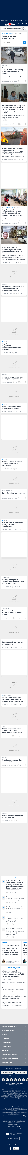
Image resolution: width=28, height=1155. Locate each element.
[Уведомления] (22, 24)
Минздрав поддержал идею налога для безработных (12, 378)
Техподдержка (6, 1050)
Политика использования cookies (14, 1124)
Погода (21, 20)
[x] (23, 1079)
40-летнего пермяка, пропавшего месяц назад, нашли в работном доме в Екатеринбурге (12, 250)
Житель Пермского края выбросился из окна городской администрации (12, 730)
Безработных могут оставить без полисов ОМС (13, 816)
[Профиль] (26, 24)
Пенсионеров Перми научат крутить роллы (12, 643)
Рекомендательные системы (14, 1126)
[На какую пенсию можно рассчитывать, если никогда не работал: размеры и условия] (14, 55)
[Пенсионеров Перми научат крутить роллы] (14, 630)
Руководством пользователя (14, 1114)
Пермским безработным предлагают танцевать (11, 407)
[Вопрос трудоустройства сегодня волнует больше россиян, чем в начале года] (14, 685)
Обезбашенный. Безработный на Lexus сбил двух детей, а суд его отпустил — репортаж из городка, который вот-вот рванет (13, 109)
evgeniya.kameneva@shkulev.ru (16, 1106)
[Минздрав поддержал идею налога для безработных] (14, 364)
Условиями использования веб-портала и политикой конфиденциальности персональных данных (14, 1117)
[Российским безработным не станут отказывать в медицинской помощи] (14, 274)
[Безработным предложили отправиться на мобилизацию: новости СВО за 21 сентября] (14, 136)
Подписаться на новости (9, 1026)
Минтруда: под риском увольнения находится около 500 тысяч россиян (13, 581)
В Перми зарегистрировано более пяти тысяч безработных (12, 524)
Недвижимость (5, 20)
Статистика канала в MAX (10, 1058)
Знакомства (14, 20)
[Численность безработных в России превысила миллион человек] (14, 598)
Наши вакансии (6, 1046)
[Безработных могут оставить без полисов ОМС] (14, 803)
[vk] (7, 1079)
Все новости (10, 33)
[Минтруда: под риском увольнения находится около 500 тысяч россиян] (14, 567)
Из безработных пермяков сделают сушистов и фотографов (12, 463)
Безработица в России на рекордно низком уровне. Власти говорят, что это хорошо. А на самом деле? (12, 212)
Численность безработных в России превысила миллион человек (13, 613)
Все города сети (7, 1062)
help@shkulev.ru (17, 1102)
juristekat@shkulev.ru (20, 1101)
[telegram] (3, 1079)
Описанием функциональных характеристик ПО (14, 1115)
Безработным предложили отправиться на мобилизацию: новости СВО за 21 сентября (12, 151)
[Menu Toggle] (2, 24)
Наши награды (6, 1042)
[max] (19, 1079)
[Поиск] (19, 24)
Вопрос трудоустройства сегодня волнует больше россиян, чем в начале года (12, 699)
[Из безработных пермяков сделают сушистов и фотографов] (14, 449)
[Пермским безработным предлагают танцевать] (14, 394)
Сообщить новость (8, 1030)
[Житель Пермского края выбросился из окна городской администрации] (14, 716)
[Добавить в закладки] (25, 81)
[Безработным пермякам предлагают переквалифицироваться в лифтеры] (14, 331)
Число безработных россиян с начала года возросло (13, 494)
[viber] (15, 1079)
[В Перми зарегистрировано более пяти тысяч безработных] (14, 510)
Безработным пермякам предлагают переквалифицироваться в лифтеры (12, 346)
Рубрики (4, 1034)
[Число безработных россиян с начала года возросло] (14, 480)
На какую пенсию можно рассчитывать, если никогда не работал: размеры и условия (13, 70)
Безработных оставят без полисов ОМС (12, 761)
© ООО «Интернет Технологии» (14, 1144)
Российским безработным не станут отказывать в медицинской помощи (13, 288)
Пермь (3, 33)
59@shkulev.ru (21, 1098)
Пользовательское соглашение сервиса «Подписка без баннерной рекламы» (14, 1129)
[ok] (11, 1079)
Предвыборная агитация (9, 1054)
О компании (5, 1038)
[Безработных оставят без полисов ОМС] (14, 747)
